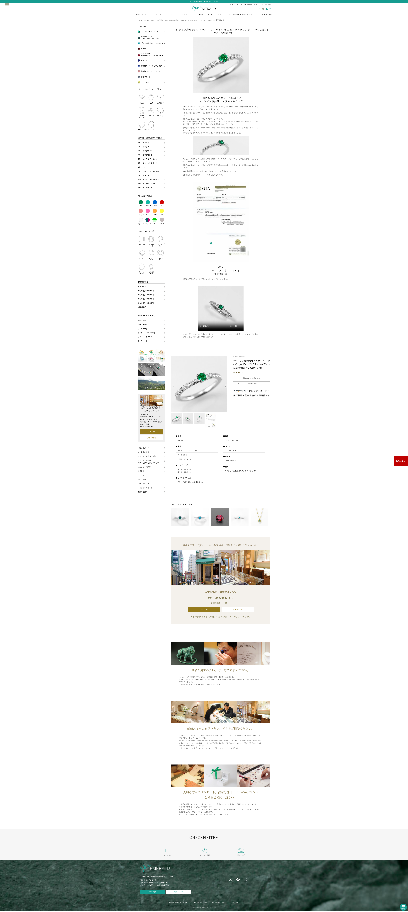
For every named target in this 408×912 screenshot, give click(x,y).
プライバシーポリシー (199, 902)
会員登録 (141, 471)
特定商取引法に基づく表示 (178, 902)
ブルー (155, 205)
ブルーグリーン (148, 206)
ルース (158, 14)
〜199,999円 (142, 287)
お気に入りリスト (144, 483)
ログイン (141, 475)
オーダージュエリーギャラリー (241, 14)
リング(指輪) (159, 20)
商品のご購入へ (401, 461)
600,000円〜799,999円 (146, 299)
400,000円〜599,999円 (146, 295)
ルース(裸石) (142, 324)
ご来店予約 (204, 609)
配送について (258, 4)
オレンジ (155, 214)
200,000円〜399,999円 (146, 291)
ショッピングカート (145, 488)
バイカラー (155, 223)
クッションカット (161, 259)
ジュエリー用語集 (144, 467)
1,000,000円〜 (143, 307)
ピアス (142, 116)
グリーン (141, 205)
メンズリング (151, 129)
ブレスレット (161, 116)
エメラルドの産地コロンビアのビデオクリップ (148, 461)
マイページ (142, 479)
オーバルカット (151, 245)
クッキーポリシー (218, 902)
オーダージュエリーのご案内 (210, 14)
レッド (162, 205)
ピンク (148, 214)
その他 (162, 223)
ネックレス (186, 14)
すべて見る (142, 320)
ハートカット (142, 258)
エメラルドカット (142, 245)
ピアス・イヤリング (145, 337)
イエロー (162, 214)
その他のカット (151, 272)
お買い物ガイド (143, 448)
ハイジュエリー (142, 129)
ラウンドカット (151, 259)
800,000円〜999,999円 (146, 303)
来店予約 (268, 4)
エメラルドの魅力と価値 (147, 456)
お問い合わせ (247, 4)
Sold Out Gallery (149, 20)
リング (171, 14)
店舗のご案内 (266, 14)
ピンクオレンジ (141, 215)
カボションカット (142, 272)
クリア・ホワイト (141, 224)
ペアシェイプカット (161, 245)
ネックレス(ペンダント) (146, 333)
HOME (140, 20)
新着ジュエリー (142, 14)
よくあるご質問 (143, 452)
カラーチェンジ (148, 223)
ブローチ (151, 116)
